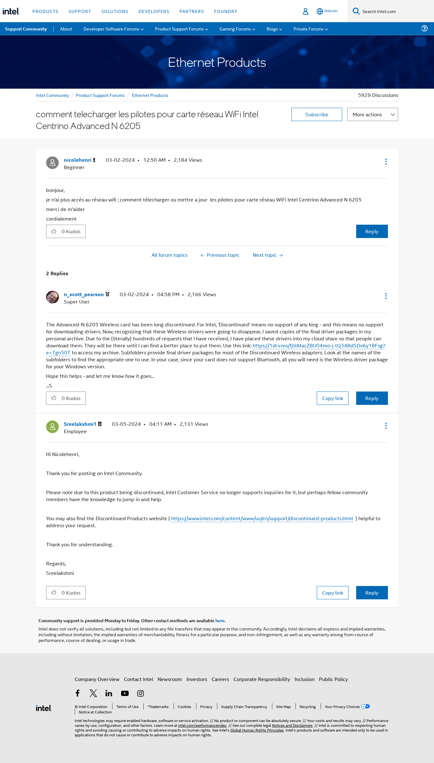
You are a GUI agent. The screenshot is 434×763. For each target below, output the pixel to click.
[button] (385, 161)
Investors (196, 679)
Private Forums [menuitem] (309, 28)
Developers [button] (154, 11)
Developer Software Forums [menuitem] (111, 28)
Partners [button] (192, 11)
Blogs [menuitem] (272, 28)
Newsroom (170, 679)
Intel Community (52, 95)
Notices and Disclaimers (292, 725)
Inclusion (305, 679)
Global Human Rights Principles (257, 730)
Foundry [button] (226, 11)
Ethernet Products (150, 95)
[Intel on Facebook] (77, 694)
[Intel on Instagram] (140, 694)
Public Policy (333, 679)
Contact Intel (138, 679)
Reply (371, 231)
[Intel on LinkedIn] (109, 694)
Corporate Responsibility (262, 679)
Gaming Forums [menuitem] (235, 28)
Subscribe (317, 114)
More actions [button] (367, 114)
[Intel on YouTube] (124, 694)
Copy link (332, 398)
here (220, 620)
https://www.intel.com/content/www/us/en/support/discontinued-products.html (262, 518)
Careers (220, 679)
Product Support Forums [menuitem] (179, 28)
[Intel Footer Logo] (44, 707)
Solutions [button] (114, 11)
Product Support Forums (100, 95)
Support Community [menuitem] (26, 28)
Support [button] (80, 11)
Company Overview (97, 679)
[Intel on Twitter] (93, 694)
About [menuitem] (66, 28)
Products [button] (45, 11)
